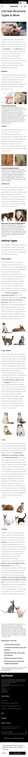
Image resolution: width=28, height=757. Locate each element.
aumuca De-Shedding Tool (10, 706)
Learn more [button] (6, 749)
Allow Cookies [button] (17, 753)
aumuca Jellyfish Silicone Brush (11, 708)
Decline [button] (4, 753)
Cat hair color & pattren (12, 644)
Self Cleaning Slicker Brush (10, 703)
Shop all (4, 700)
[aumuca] (14, 6)
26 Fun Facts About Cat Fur (13, 658)
